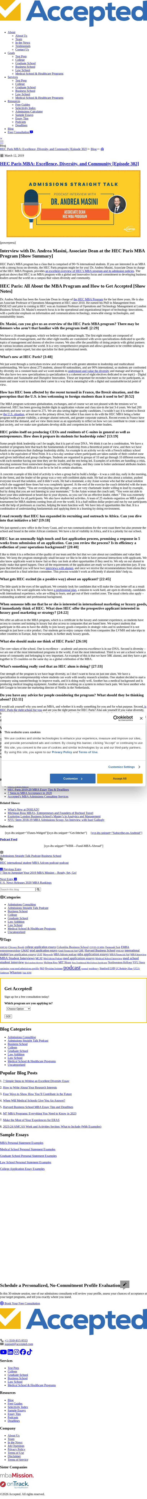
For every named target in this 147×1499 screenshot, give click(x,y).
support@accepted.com (19, 1344)
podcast (64, 862)
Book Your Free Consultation (22, 1303)
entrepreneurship (10, 950)
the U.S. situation (13, 414)
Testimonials (22, 46)
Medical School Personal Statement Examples (27, 1149)
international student (19, 862)
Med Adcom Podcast (52, 958)
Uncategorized (16, 932)
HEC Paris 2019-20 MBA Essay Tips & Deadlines (38, 789)
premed (84, 968)
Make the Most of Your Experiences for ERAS (31, 1120)
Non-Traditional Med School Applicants (89, 962)
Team (18, 39)
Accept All (120, 778)
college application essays (40, 947)
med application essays (79, 958)
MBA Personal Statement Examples (21, 1142)
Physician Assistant (54, 968)
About (11, 32)
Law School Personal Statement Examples (25, 1162)
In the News (22, 42)
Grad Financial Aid (68, 950)
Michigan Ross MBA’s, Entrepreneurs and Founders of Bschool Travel (50, 813)
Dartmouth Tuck (112, 947)
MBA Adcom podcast (45, 862)
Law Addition (16, 921)
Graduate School (25, 63)
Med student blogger (34, 963)
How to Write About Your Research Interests (30, 1087)
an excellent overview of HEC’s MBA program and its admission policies (89, 271)
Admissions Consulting (22, 904)
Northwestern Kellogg (120, 962)
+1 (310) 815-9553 (16, 1340)
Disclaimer (14, 1456)
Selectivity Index (25, 108)
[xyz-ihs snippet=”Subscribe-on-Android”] (116, 833)
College (20, 59)
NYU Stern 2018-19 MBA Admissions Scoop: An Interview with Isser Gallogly (56, 819)
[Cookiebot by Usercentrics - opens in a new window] (116, 718)
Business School (25, 66)
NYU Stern (139, 962)
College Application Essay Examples (22, 1168)
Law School (22, 70)
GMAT (25, 950)
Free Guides (22, 104)
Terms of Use (16, 1452)
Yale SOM (26, 973)
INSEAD (120, 951)
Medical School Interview (108, 958)
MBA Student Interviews (17, 958)
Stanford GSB (107, 968)
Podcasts (20, 121)
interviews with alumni (59, 568)
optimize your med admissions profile (19, 968)
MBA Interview (138, 954)
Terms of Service (18, 1459)
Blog (11, 128)
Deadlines (21, 125)
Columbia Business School (73, 947)
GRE (81, 950)
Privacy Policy (16, 1449)
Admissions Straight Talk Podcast (20, 855)
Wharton (16, 972)
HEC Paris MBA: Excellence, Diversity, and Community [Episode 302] (43, 149)
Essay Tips (21, 118)
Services (13, 77)
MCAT (39, 958)
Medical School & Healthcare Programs (39, 73)
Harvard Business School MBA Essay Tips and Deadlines (38, 1107)
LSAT (39, 954)
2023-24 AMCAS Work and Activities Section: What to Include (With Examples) (52, 1126)
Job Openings (16, 1446)
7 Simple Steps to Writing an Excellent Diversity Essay (36, 1081)
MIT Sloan (64, 962)
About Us (21, 35)
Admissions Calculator (29, 111)
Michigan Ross (51, 962)
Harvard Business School (100, 950)
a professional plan (65, 590)
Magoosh (48, 954)
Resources (14, 101)
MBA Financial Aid (119, 954)
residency (94, 968)
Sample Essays (24, 115)
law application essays (22, 954)
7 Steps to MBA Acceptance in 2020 (30, 793)
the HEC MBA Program (88, 299)
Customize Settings (121, 766)
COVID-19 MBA (97, 947)
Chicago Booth (16, 947)
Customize (70, 778)
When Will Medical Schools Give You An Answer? (34, 1100)
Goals (11, 53)
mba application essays (93, 954)
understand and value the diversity (88, 371)
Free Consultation (19, 132)
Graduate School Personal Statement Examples (28, 1155)
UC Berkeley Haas (124, 968)
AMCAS (3, 947)
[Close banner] (141, 718)
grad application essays (43, 950)
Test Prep (21, 56)
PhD (42, 968)
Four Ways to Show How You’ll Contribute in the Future (37, 1094)
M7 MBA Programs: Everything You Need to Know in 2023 (39, 1113)
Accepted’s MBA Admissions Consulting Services (38, 796)
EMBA (125, 947)
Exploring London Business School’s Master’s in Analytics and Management (54, 816)
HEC (3, 862)
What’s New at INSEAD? (23, 809)
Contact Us (22, 49)
